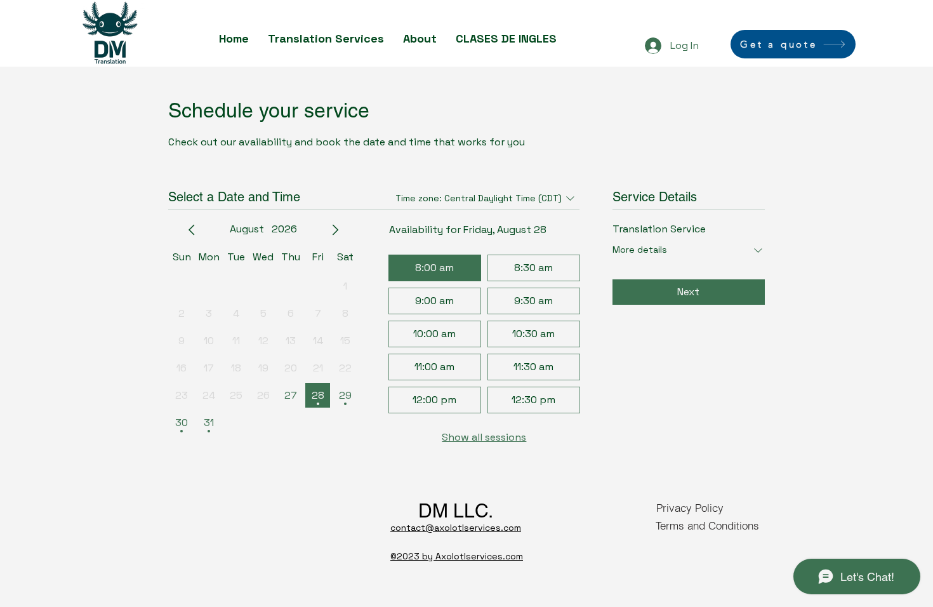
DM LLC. (455, 511)
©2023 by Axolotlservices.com (456, 556)
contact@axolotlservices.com (455, 527)
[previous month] (191, 229)
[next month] (335, 229)
